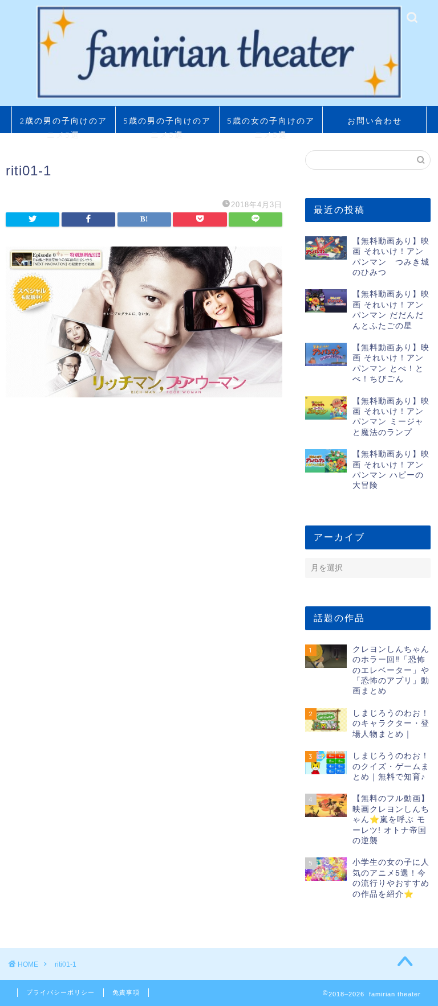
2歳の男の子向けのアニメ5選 (63, 124)
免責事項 (126, 992)
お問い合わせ (374, 121)
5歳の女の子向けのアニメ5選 (271, 124)
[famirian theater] (219, 97)
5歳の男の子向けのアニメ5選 (167, 124)
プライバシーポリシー (60, 992)
